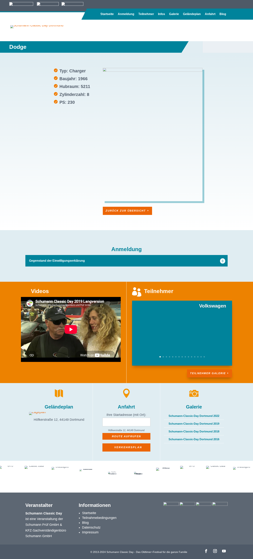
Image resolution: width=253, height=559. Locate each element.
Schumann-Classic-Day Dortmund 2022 (194, 415)
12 (194, 356)
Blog (222, 14)
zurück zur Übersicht (126, 210)
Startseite (107, 14)
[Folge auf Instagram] (215, 551)
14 (201, 356)
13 (198, 356)
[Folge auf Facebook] (206, 551)
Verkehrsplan (128, 447)
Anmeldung (126, 14)
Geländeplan (192, 14)
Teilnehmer (146, 14)
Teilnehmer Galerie (208, 373)
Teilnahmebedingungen (99, 518)
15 (204, 356)
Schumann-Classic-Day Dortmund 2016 (194, 439)
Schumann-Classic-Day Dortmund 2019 (194, 423)
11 (191, 356)
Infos (161, 14)
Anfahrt (210, 14)
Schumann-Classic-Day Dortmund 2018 (194, 431)
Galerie (174, 14)
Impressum (90, 532)
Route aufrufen (126, 436)
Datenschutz (91, 527)
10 (188, 356)
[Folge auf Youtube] (224, 551)
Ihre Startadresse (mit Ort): (126, 415)
